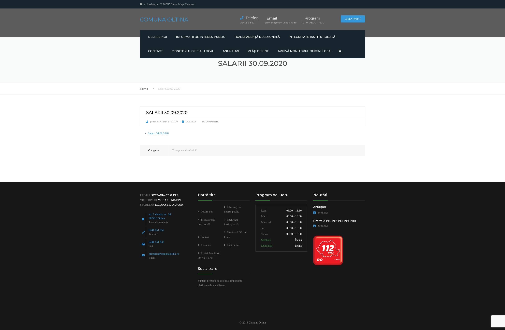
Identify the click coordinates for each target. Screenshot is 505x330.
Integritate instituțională (312, 37)
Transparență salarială (184, 150)
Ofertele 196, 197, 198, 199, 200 (334, 221)
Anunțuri (319, 207)
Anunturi (231, 51)
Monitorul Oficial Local (193, 51)
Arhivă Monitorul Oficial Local (305, 51)
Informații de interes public (200, 37)
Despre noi (157, 37)
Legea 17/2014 (353, 19)
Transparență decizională (257, 37)
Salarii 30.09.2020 (158, 133)
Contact (155, 51)
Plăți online (258, 51)
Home (144, 88)
